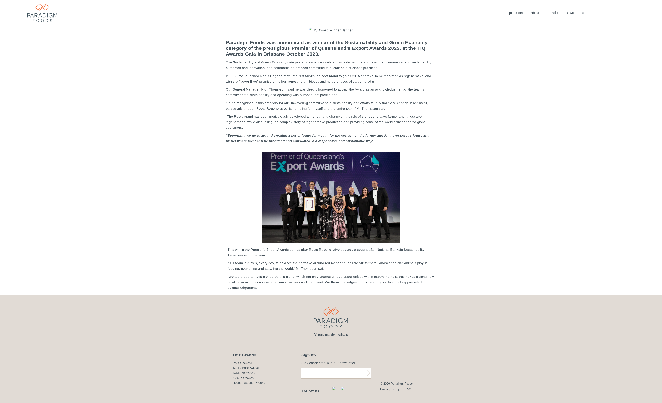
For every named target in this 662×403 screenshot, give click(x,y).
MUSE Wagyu (242, 362)
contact (588, 13)
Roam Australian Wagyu (249, 382)
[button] (536, 12)
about (535, 13)
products (516, 13)
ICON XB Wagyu (244, 372)
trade (554, 13)
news (570, 13)
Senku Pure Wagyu (246, 367)
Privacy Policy (390, 389)
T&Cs (409, 389)
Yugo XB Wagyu (243, 377)
